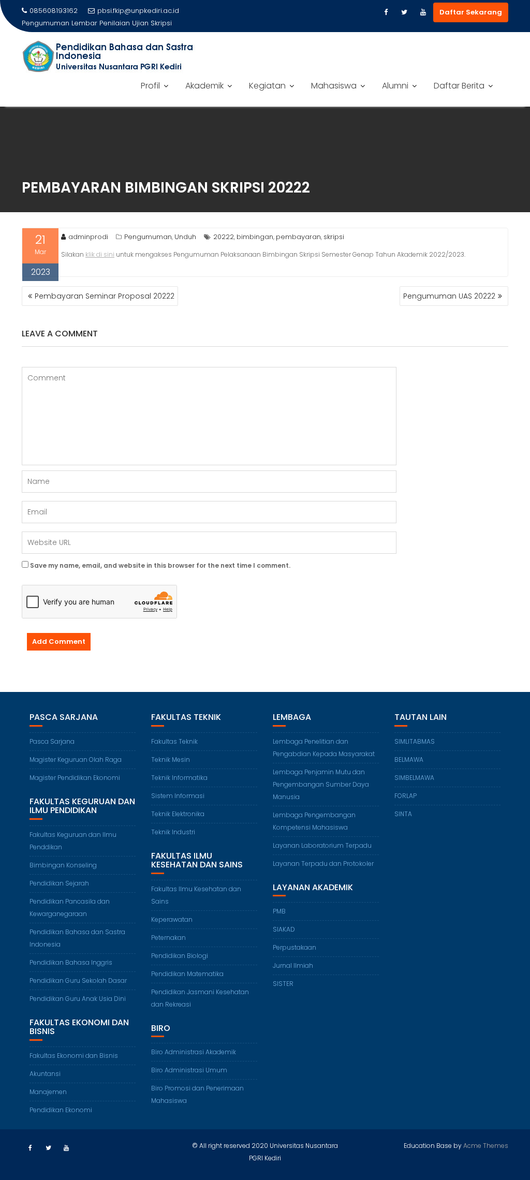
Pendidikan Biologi (179, 955)
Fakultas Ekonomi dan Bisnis (74, 1055)
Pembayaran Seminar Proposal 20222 (104, 296)
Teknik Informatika (179, 777)
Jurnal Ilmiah (293, 965)
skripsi (333, 237)
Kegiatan (267, 86)
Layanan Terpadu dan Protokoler (323, 863)
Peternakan (168, 937)
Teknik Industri (173, 832)
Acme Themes (485, 1145)
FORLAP (405, 795)
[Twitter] (404, 12)
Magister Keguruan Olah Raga (76, 759)
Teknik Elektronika (177, 813)
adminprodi (88, 237)
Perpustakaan (294, 947)
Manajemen (48, 1091)
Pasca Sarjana (52, 741)
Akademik (204, 86)
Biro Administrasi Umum (189, 1070)
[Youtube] (423, 12)
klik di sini (99, 254)
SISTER (283, 983)
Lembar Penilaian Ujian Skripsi (121, 23)
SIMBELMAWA (414, 777)
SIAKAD (284, 929)
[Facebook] (385, 12)
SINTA (403, 813)
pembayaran (298, 237)
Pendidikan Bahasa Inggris (71, 962)
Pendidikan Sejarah (59, 883)
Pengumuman (148, 237)
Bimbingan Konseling (63, 865)
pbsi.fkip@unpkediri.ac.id (138, 11)
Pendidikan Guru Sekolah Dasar (78, 980)
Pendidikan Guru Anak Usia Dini (78, 998)
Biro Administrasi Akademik (193, 1052)
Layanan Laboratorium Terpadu (322, 845)
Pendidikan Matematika (187, 973)
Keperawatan (172, 919)
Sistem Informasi (177, 795)
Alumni (395, 86)
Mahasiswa (334, 86)
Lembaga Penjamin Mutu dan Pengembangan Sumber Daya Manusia (321, 784)
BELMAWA (408, 759)
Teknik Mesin (170, 759)
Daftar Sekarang (470, 12)
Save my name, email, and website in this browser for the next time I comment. (160, 565)
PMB (279, 911)
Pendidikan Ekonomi (61, 1109)
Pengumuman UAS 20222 (449, 296)
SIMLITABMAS (414, 741)
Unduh (185, 237)
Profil (150, 86)
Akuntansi (45, 1073)
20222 (223, 237)
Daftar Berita (459, 86)
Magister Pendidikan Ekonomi (75, 777)
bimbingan (255, 237)
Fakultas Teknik (174, 741)
